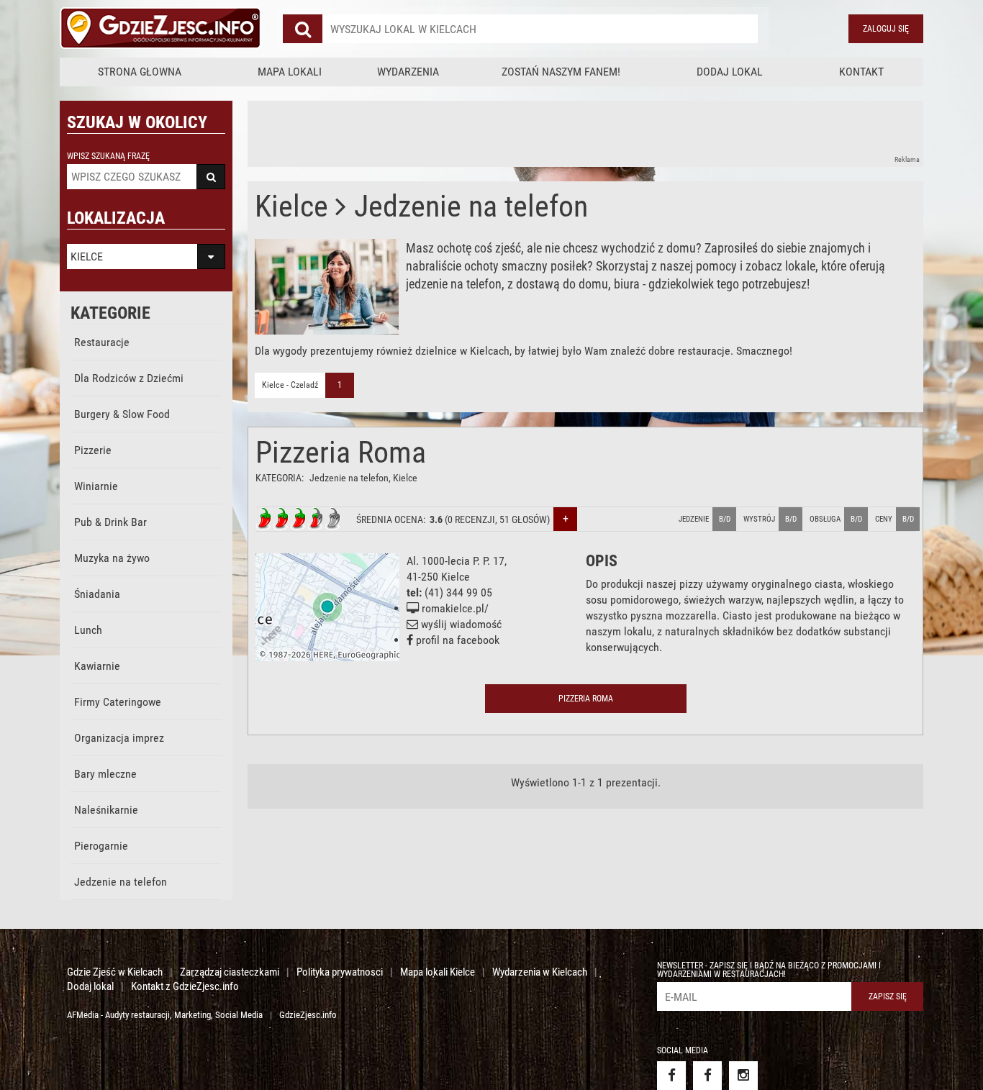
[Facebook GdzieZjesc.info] (671, 1075)
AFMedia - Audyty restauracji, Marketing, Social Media (165, 1014)
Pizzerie (93, 450)
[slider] (298, 518)
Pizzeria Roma (340, 452)
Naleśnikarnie (106, 810)
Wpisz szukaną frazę (108, 156)
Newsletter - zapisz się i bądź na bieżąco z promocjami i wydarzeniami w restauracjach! (769, 969)
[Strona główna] (160, 28)
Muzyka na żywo (112, 558)
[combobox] (540, 28)
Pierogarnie (101, 846)
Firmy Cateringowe (117, 702)
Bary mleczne (105, 774)
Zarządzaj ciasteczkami (229, 972)
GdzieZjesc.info (308, 1014)
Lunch (88, 630)
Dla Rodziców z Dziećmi (129, 378)
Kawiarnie (97, 666)
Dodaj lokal (730, 71)
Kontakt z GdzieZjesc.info (185, 986)
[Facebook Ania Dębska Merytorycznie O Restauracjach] (707, 1075)
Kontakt (861, 71)
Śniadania (97, 594)
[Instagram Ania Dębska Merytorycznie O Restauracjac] (743, 1075)
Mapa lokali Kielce (437, 972)
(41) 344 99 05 (458, 592)
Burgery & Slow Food (122, 414)
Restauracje (102, 342)
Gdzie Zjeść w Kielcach (115, 972)
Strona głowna (139, 71)
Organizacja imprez (119, 738)
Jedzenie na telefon (120, 882)
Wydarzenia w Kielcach (539, 972)
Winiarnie (96, 486)
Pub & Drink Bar (110, 522)
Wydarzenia (408, 71)
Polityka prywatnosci (339, 972)
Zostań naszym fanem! (561, 71)
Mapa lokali (290, 71)
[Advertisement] (509, 133)
